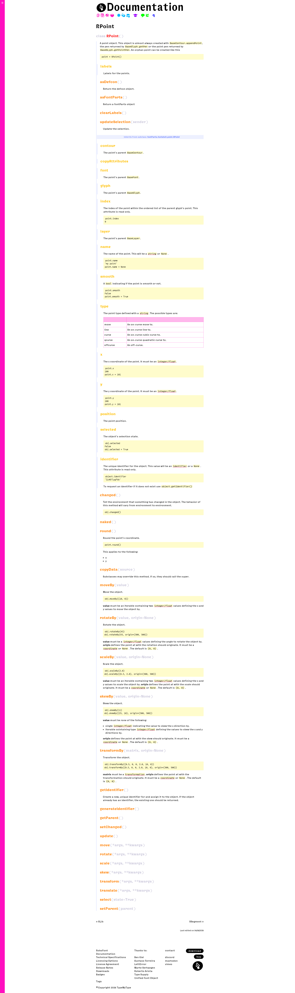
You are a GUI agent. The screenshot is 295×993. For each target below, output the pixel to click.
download (194, 950)
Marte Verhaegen (144, 967)
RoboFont (102, 950)
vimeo (168, 964)
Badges (100, 974)
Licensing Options (107, 960)
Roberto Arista (143, 971)
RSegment (195, 921)
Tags (99, 981)
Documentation (145, 6)
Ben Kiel (139, 957)
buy (198, 956)
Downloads (102, 971)
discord (169, 957)
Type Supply (141, 974)
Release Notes (104, 967)
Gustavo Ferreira (144, 960)
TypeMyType (124, 987)
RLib (100, 921)
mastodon (171, 960)
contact (170, 950)
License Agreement (107, 964)
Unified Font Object (146, 978)
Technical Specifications (111, 957)
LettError (140, 964)
